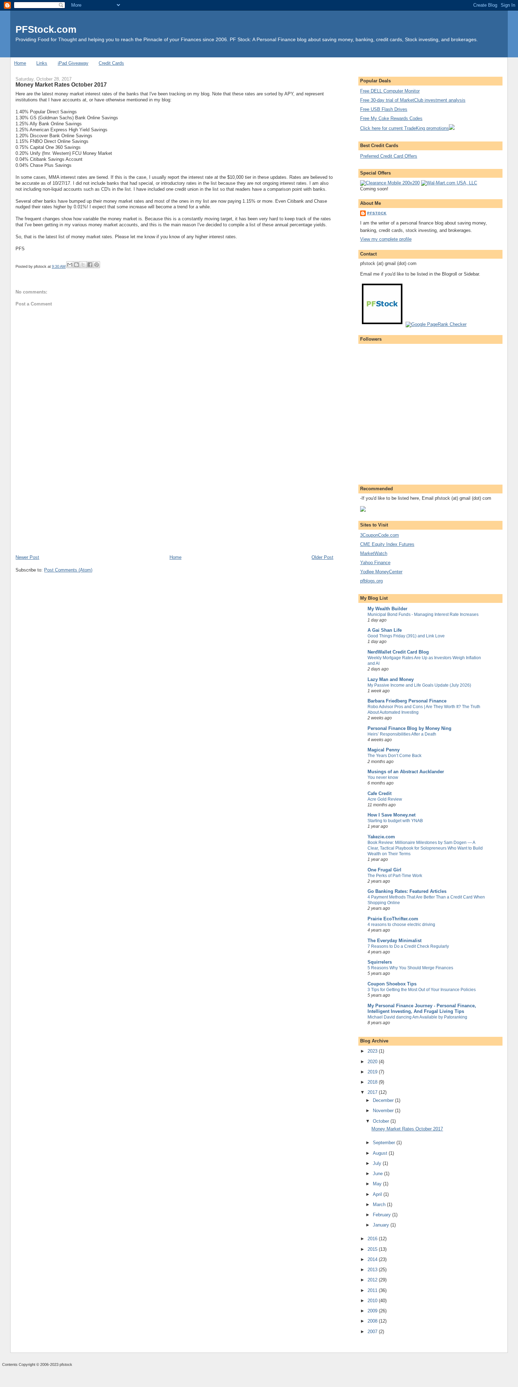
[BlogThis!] (76, 264)
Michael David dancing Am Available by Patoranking (417, 1017)
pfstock (377, 213)
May (378, 1183)
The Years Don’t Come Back (394, 755)
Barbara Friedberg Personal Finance (407, 701)
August (381, 1153)
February (382, 1214)
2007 (373, 1331)
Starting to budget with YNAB (395, 820)
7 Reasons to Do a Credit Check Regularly (408, 946)
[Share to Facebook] (89, 264)
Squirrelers (380, 962)
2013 (373, 1269)
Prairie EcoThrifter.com (393, 918)
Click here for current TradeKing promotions (404, 128)
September (384, 1142)
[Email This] (69, 264)
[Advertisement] (68, 505)
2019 (373, 1071)
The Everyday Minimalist (394, 940)
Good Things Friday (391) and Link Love (406, 635)
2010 (373, 1300)
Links (41, 63)
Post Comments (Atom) (68, 570)
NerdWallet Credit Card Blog (398, 652)
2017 (373, 1092)
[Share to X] (83, 264)
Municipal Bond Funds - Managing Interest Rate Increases (423, 614)
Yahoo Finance (375, 562)
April (378, 1194)
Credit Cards (111, 63)
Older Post (322, 557)
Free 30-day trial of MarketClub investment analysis (412, 100)
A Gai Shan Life (385, 630)
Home (20, 63)
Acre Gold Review (385, 799)
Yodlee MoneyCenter (381, 571)
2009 (373, 1310)
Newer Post (27, 557)
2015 (373, 1249)
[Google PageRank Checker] (436, 324)
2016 (373, 1238)
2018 (373, 1082)
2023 (373, 1051)
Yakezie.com (381, 836)
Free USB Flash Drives (383, 109)
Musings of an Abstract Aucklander (406, 771)
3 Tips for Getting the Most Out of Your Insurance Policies (422, 989)
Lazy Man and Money (391, 679)
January (381, 1225)
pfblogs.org (371, 581)
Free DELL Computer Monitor (390, 91)
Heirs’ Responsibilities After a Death (402, 734)
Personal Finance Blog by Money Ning (409, 728)
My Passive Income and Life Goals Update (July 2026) (419, 685)
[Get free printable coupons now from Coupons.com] (363, 510)
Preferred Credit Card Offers (388, 156)
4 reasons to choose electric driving (401, 924)
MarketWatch (373, 553)
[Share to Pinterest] (96, 264)
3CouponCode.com (379, 535)
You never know (383, 777)
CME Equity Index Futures (387, 544)
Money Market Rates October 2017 (407, 1128)
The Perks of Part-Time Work (395, 875)
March (380, 1204)
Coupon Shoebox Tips (392, 983)
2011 (373, 1290)
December (384, 1100)
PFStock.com (46, 29)
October (381, 1121)
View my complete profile (386, 239)
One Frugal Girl (384, 869)
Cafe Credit (379, 793)
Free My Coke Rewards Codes (391, 118)
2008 (373, 1321)
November (384, 1110)
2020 (373, 1061)
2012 (373, 1279)
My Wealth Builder (387, 608)
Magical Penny (384, 749)
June (378, 1173)
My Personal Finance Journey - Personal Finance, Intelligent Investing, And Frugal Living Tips (422, 1008)
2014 (373, 1259)
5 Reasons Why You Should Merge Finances (410, 967)
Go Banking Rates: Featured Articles (407, 891)
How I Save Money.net (391, 815)
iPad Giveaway (73, 63)
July (378, 1163)
